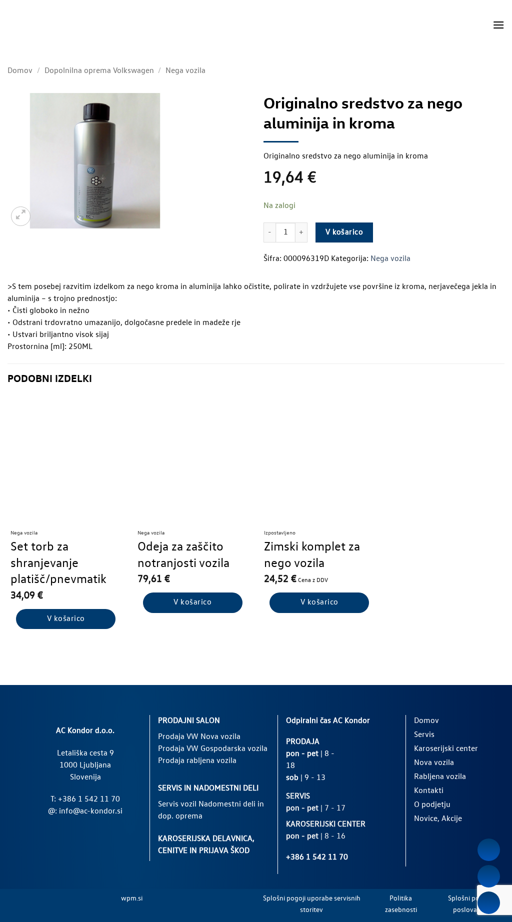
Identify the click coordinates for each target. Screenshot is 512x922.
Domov (20, 71)
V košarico (345, 232)
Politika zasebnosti (401, 904)
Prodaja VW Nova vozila (199, 737)
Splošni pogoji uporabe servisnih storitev (311, 904)
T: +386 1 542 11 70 (85, 800)
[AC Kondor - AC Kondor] (50, 25)
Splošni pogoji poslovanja (469, 904)
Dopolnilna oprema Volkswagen (99, 71)
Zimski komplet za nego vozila (312, 555)
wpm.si (131, 898)
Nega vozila (186, 71)
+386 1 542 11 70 (317, 858)
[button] (498, 24)
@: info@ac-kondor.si (85, 812)
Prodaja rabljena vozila (197, 761)
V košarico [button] (66, 619)
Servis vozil (177, 804)
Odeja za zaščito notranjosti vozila (184, 555)
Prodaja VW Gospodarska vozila (213, 749)
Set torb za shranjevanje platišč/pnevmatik (58, 563)
